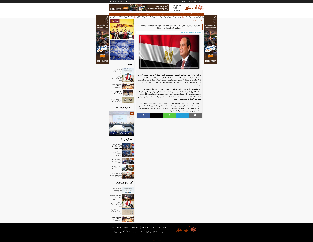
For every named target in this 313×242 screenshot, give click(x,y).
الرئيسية (199, 14)
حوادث (122, 14)
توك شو (149, 232)
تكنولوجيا (147, 14)
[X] (156, 115)
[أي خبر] (139, 7)
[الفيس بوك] (113, 1)
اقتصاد (173, 14)
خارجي (135, 232)
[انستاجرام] (121, 1)
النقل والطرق (156, 14)
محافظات (142, 232)
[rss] (126, 1)
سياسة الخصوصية (139, 236)
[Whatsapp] (123, 1)
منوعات (128, 232)
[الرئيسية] (110, 1)
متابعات (139, 14)
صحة (131, 14)
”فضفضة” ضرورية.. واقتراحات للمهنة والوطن (137, 17)
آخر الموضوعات (124, 183)
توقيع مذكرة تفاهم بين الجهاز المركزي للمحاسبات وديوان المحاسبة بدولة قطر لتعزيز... (175, 17)
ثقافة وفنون (165, 14)
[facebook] (143, 115)
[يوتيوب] (118, 1)
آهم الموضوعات (121, 108)
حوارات (115, 232)
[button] (112, 124)
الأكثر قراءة (127, 139)
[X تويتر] (115, 1)
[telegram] (182, 115)
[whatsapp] (169, 115)
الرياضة (182, 14)
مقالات (156, 232)
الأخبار (190, 14)
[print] (195, 115)
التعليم (122, 232)
